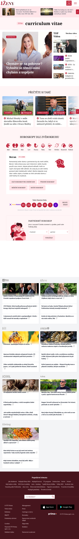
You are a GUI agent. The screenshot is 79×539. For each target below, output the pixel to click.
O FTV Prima (9, 505)
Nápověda (25, 524)
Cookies (7, 524)
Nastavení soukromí (28, 532)
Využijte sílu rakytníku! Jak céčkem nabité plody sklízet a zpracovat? (19, 441)
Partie (63, 481)
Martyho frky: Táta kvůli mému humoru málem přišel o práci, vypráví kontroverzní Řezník (58, 393)
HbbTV (7, 515)
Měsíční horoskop (18, 188)
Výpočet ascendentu (53, 487)
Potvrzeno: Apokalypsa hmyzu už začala (16, 344)
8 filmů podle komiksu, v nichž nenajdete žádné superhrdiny (18, 403)
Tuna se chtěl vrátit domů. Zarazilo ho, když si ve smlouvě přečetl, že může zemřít (50, 122)
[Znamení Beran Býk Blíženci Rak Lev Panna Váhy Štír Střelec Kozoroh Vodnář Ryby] (38, 232)
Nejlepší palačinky (33, 489)
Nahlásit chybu (9, 532)
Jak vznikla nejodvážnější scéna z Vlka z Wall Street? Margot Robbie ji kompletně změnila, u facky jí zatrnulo (20, 415)
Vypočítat (49, 238)
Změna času (56, 481)
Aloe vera (26, 487)
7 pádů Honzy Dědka (48, 484)
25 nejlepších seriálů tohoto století (15, 392)
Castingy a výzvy (27, 512)
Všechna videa (71, 33)
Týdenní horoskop (47, 182)
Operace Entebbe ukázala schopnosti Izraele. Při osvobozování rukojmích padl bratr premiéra (19, 355)
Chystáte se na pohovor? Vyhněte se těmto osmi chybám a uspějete (24, 67)
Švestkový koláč (46, 489)
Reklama (7, 512)
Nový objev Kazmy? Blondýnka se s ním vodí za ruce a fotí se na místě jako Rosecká (58, 413)
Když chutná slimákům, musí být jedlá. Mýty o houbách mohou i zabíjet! (18, 462)
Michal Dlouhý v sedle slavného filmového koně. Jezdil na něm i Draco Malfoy (17, 121)
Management (26, 505)
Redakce (24, 527)
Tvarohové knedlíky (67, 487)
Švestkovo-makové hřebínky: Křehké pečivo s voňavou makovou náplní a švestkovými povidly (57, 345)
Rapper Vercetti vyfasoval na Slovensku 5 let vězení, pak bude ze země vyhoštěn (58, 403)
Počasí (69, 481)
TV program (47, 481)
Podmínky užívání (10, 518)
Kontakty (25, 515)
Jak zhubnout (12, 481)
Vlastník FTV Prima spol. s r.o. (11, 528)
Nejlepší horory (37, 481)
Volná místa (8, 509)
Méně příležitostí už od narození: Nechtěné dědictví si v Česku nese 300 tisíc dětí (26, 12)
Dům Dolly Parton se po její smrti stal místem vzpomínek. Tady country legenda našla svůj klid (19, 452)
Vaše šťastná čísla (39, 200)
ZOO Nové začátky (24, 484)
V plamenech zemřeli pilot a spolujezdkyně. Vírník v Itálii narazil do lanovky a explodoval (20, 317)
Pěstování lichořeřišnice (37, 487)
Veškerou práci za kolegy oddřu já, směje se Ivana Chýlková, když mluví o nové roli (57, 297)
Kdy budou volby (11, 484)
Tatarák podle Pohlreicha (13, 487)
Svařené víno (69, 484)
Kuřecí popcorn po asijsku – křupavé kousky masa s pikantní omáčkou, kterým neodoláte (58, 365)
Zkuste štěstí (64, 204)
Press (24, 509)
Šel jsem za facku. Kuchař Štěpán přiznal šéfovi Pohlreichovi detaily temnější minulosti (56, 307)
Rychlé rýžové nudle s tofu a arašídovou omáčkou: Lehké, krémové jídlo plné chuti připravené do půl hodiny (57, 356)
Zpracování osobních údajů (29, 519)
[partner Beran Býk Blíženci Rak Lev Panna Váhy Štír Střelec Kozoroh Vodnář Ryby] (59, 232)
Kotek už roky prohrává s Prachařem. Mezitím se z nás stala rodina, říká (57, 317)
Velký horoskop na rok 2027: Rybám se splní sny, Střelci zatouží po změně (64, 12)
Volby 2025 (60, 484)
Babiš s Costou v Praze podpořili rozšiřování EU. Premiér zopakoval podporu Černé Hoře (19, 297)
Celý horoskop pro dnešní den (23, 182)
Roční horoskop (37, 188)
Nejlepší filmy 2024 (24, 481)
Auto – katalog (36, 484)
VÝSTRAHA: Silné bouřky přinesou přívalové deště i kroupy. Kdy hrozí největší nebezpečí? (20, 307)
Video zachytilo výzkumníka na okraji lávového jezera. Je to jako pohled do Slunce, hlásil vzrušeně (20, 365)
